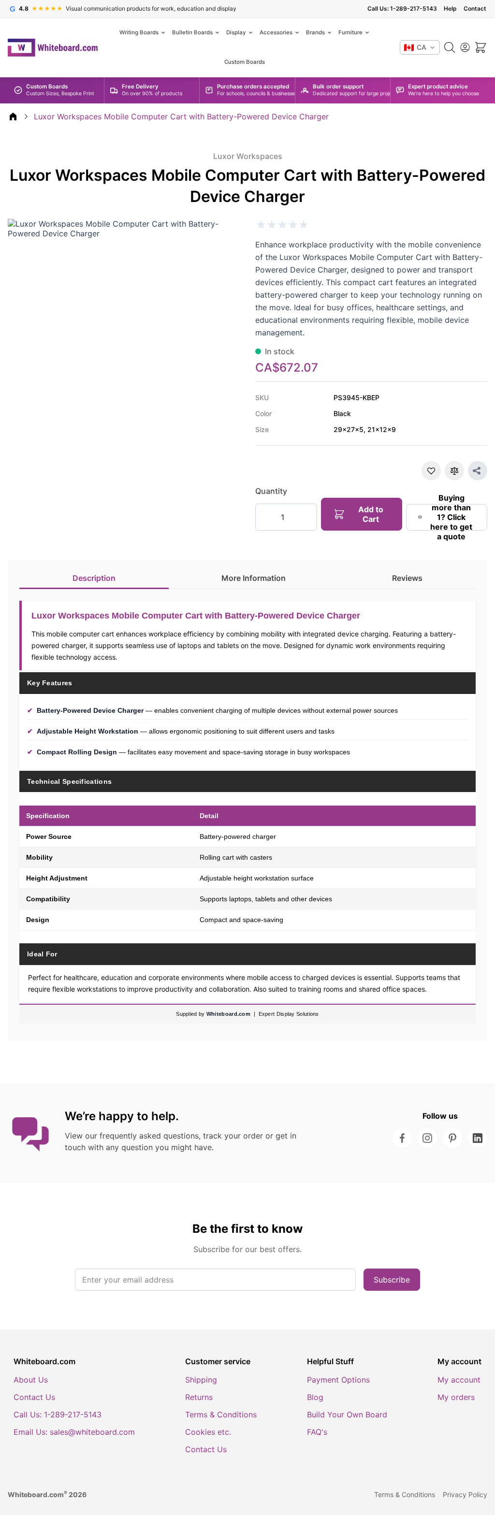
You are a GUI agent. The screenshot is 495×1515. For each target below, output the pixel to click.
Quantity (271, 491)
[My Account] (465, 47)
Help (450, 9)
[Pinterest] (452, 1138)
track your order (233, 1135)
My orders (456, 1397)
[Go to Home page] (53, 48)
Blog (315, 1397)
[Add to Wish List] (431, 470)
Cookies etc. (208, 1432)
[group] (282, 225)
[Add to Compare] (454, 470)
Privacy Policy (465, 1494)
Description (94, 578)
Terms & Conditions (221, 1414)
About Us (31, 1380)
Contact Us (34, 1397)
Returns (199, 1397)
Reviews (407, 578)
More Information (253, 578)
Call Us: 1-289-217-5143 (402, 9)
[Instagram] (427, 1138)
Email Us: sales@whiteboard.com (74, 1432)
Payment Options (338, 1380)
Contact (475, 9)
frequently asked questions (149, 1135)
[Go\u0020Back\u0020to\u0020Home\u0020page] (13, 116)
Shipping (201, 1380)
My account (458, 1380)
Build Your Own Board (347, 1414)
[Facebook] (402, 1138)
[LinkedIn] (477, 1138)
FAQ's (317, 1432)
